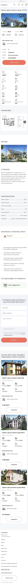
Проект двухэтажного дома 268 (13, 378)
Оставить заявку (14, 62)
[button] (24, 20)
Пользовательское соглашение (9, 566)
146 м (9, 495)
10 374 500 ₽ (12, 58)
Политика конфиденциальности (9, 563)
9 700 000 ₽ (5, 405)
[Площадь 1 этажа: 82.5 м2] (14, 122)
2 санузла (21, 34)
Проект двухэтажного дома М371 (13, 433)
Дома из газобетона (7, 380)
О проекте (3, 554)
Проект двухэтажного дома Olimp (13, 487)
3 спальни (8, 34)
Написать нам (9, 578)
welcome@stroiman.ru (6, 572)
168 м (8, 385)
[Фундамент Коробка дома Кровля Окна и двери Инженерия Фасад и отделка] (14, 236)
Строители (4, 548)
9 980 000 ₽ (5, 459)
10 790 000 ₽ (6, 514)
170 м (8, 440)
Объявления (4, 551)
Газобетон (11, 52)
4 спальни (4, 500)
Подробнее (14, 410)
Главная (3, 539)
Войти (23, 1)
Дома (2, 545)
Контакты (3, 560)
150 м (9, 31)
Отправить (14, 340)
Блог (2, 557)
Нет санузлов (18, 391)
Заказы (3, 542)
